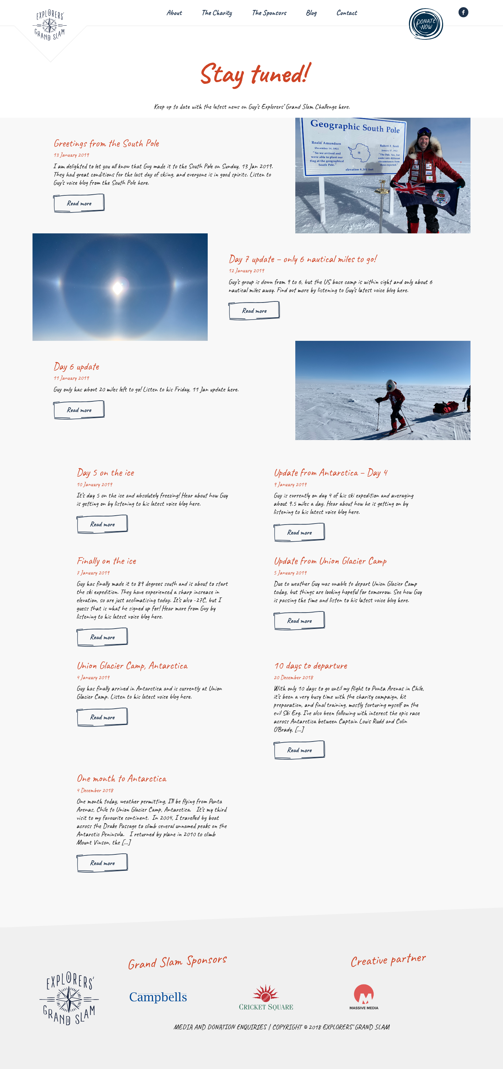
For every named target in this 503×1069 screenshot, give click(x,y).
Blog (311, 12)
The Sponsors (269, 12)
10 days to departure (310, 665)
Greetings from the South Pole (105, 143)
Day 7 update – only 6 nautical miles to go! (301, 258)
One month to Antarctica (121, 778)
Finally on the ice (106, 560)
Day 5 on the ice (104, 472)
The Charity (216, 12)
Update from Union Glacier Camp (329, 560)
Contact (346, 12)
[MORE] (382, 175)
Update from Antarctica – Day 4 (330, 472)
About (173, 12)
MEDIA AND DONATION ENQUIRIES (219, 1027)
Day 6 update (76, 366)
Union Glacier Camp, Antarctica (131, 665)
